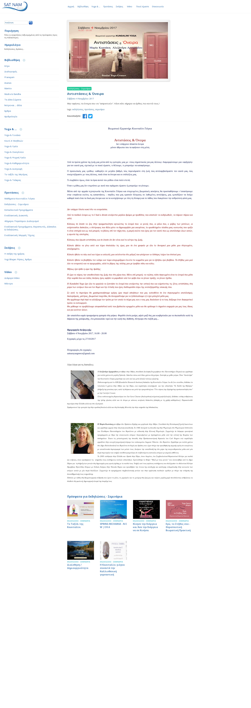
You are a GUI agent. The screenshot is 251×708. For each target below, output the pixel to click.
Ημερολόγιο (13, 45)
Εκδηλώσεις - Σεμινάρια (16, 204)
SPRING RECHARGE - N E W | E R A (113, 517)
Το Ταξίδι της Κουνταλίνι (80, 517)
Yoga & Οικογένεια (14, 151)
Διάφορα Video (12, 278)
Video (129, 6)
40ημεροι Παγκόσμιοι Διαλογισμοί (21, 221)
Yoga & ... (95, 6)
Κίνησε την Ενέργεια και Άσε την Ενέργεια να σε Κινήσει (146, 517)
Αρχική (71, 6)
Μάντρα (8, 283)
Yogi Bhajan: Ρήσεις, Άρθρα (18, 259)
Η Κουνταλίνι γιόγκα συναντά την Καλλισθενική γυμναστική (113, 560)
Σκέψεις (119, 6)
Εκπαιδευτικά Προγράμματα (18, 209)
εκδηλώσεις (77, 109)
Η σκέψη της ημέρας (14, 253)
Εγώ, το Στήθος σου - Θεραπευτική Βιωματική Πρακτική (179, 517)
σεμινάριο (100, 109)
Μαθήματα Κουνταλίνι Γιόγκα (19, 198)
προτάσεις (89, 109)
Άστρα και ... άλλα (13, 105)
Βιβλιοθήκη (82, 6)
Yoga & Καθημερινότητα (16, 163)
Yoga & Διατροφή (13, 168)
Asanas (7, 82)
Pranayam (9, 77)
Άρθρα (7, 110)
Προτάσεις (108, 6)
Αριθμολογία (10, 116)
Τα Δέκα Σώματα (12, 99)
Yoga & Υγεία (11, 146)
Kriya (6, 65)
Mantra (7, 88)
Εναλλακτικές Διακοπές (16, 215)
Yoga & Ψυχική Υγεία (15, 157)
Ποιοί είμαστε (142, 6)
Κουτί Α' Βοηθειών (13, 140)
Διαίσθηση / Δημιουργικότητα (80, 560)
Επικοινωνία (158, 6)
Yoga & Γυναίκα (12, 135)
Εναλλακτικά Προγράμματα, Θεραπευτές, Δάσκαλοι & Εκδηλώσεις (30, 228)
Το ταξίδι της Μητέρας (16, 174)
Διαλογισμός (10, 71)
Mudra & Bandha (12, 94)
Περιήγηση (12, 30)
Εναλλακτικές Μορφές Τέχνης (19, 235)
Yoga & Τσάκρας (12, 180)
